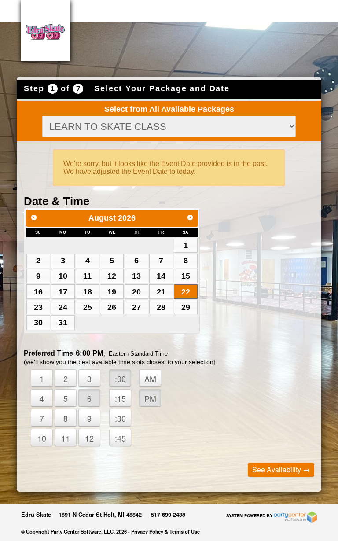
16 (38, 291)
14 (161, 276)
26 (111, 307)
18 (87, 291)
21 (161, 291)
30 (38, 322)
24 (63, 307)
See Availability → (281, 469)
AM (150, 378)
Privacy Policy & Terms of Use (165, 531)
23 (38, 307)
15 (185, 276)
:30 (120, 418)
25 (87, 307)
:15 (120, 398)
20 (136, 291)
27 (136, 307)
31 (63, 322)
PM (150, 398)
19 (111, 291)
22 (185, 291)
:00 (120, 378)
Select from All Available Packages (169, 109)
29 (185, 307)
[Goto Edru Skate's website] (45, 30)
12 (111, 276)
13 (136, 276)
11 (87, 276)
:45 (120, 438)
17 (63, 291)
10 (63, 276)
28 (161, 307)
